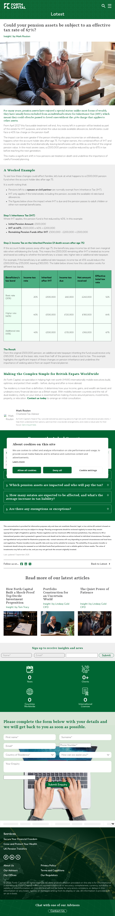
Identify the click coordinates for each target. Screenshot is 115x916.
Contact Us (57, 910)
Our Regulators (49, 875)
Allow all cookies (27, 470)
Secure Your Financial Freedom (20, 839)
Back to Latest (99, 563)
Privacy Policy (48, 865)
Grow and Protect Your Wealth (20, 844)
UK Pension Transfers (15, 848)
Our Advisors (11, 870)
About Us (9, 865)
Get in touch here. (29, 425)
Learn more (19, 461)
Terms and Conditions (52, 870)
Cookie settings (88, 470)
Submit (106, 655)
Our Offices (10, 875)
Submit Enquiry (57, 784)
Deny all (57, 470)
